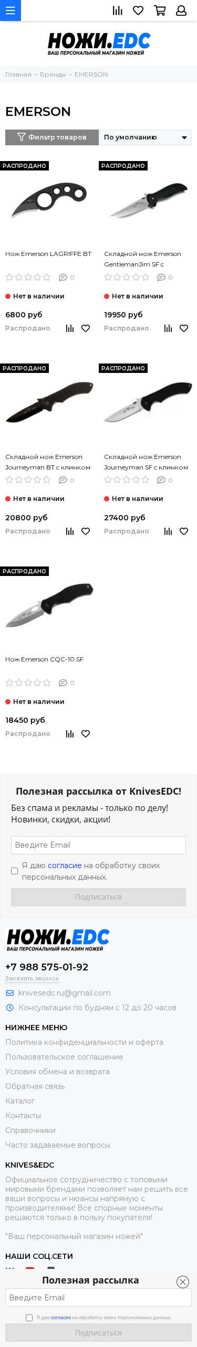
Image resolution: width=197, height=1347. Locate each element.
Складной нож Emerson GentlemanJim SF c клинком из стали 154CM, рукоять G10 (145, 260)
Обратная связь (35, 1086)
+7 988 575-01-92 (46, 967)
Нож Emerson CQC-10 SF (44, 659)
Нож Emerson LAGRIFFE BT (48, 254)
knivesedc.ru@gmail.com (64, 993)
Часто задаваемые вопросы (57, 1145)
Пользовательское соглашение (64, 1057)
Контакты (23, 1115)
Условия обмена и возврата (57, 1071)
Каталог (20, 1101)
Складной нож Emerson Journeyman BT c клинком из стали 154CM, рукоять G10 (47, 463)
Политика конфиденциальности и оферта (84, 1042)
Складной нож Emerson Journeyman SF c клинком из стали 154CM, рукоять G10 (146, 463)
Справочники (30, 1130)
